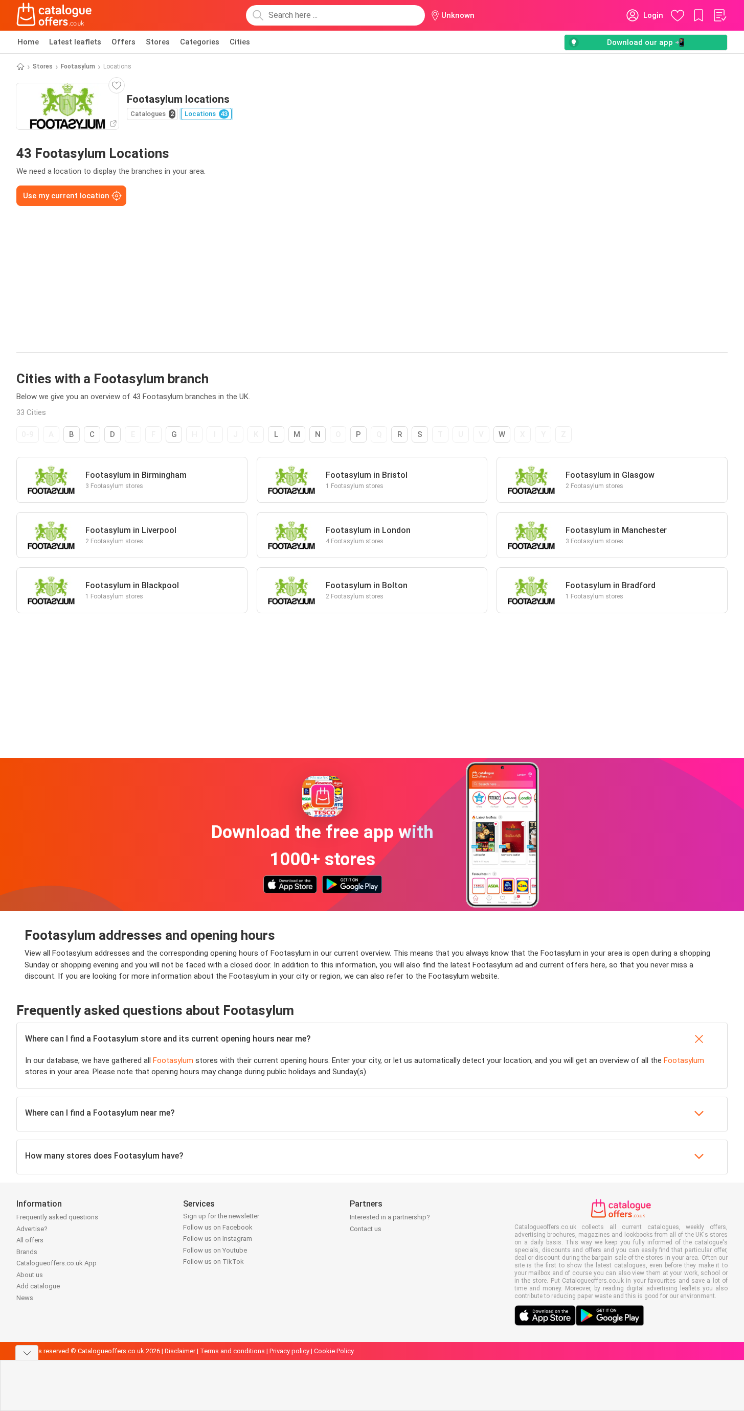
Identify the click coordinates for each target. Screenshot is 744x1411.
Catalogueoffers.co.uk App (56, 1263)
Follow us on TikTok (213, 1261)
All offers (29, 1240)
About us (29, 1275)
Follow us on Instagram (217, 1238)
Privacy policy (289, 1351)
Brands (26, 1252)
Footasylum (78, 66)
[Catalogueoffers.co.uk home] (54, 15)
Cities (240, 42)
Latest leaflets (75, 42)
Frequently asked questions (57, 1217)
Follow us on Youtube (215, 1250)
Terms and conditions (232, 1351)
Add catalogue (38, 1286)
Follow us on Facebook (218, 1227)
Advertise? (32, 1229)
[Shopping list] (719, 15)
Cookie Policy (334, 1351)
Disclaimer (180, 1351)
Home (28, 42)
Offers (123, 42)
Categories (199, 42)
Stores (158, 42)
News (24, 1298)
